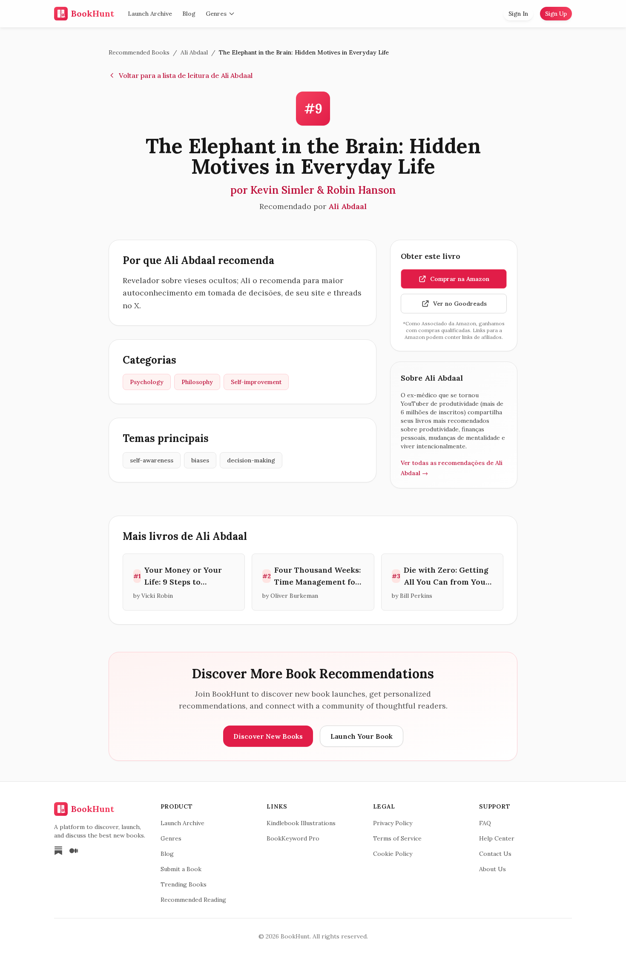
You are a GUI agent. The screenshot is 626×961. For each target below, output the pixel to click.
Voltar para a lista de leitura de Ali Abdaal (186, 75)
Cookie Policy (392, 854)
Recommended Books (139, 52)
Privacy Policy (392, 823)
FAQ (485, 823)
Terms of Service (397, 838)
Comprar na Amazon (459, 279)
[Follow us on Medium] (73, 850)
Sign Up (556, 13)
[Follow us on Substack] (58, 850)
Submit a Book (181, 869)
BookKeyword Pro (293, 838)
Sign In (518, 13)
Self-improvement (256, 382)
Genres (216, 13)
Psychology (147, 382)
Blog (188, 13)
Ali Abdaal (194, 52)
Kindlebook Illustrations (301, 823)
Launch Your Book (361, 736)
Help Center (496, 838)
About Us (492, 869)
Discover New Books (268, 736)
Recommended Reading (193, 900)
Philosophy (197, 382)
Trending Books (184, 884)
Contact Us (495, 854)
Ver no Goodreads (460, 303)
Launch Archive (150, 13)
